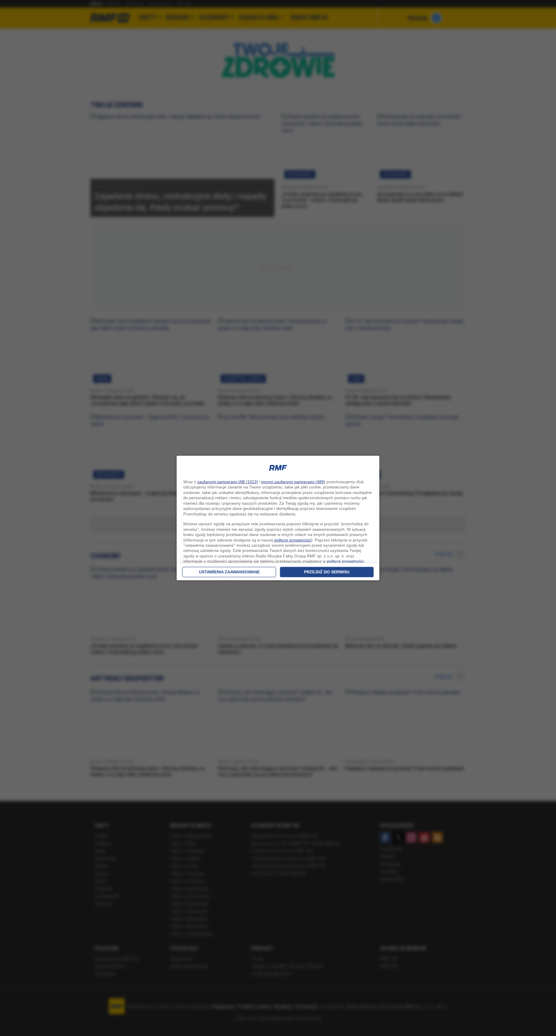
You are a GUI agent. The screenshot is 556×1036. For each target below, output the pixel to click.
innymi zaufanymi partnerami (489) (293, 481)
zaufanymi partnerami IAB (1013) (227, 481)
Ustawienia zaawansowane (229, 572)
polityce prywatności (292, 540)
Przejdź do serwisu (327, 572)
